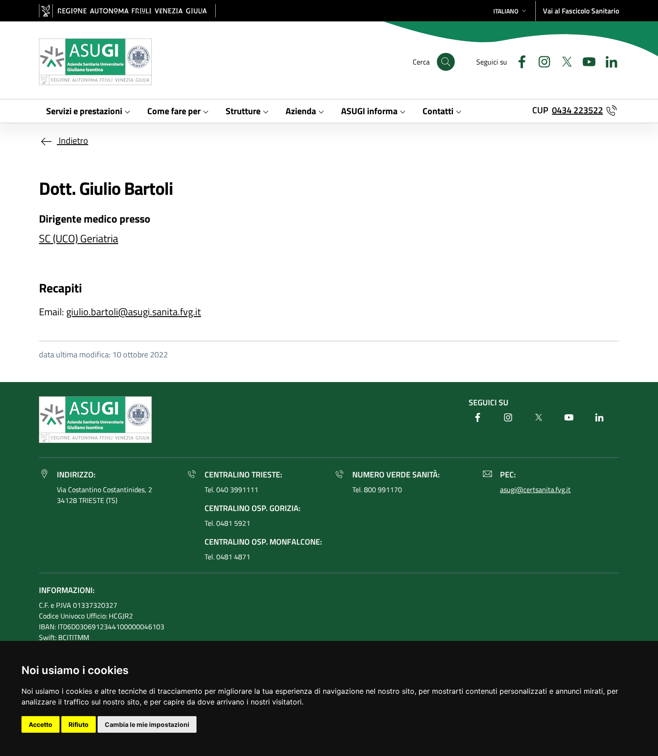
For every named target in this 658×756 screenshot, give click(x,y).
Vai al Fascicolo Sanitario (581, 10)
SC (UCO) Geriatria (78, 238)
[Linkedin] (608, 61)
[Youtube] (585, 61)
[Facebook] (518, 61)
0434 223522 (577, 110)
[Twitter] (563, 61)
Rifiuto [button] (78, 724)
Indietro (72, 140)
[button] (510, 11)
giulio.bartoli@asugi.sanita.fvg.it (133, 311)
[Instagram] (541, 61)
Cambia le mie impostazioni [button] (147, 724)
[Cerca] (446, 62)
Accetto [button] (40, 724)
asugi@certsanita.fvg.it (535, 489)
